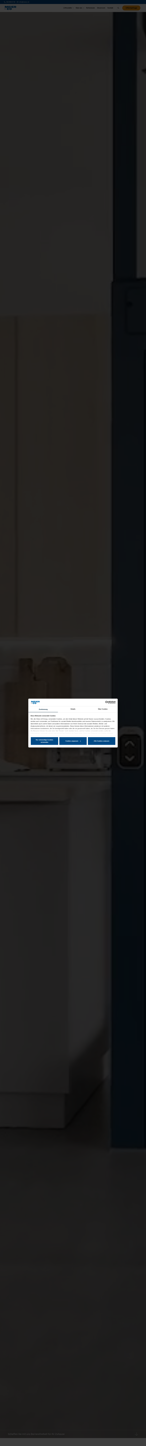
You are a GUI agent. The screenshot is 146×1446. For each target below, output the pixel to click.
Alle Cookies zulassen (101, 741)
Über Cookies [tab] (103, 709)
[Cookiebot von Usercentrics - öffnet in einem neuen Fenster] (107, 702)
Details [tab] (73, 709)
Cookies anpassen (71, 741)
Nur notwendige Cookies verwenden (44, 741)
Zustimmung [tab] (43, 709)
